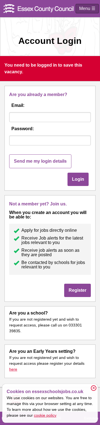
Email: (17, 105)
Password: (22, 128)
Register (77, 290)
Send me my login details (40, 161)
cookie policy (45, 415)
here (13, 369)
